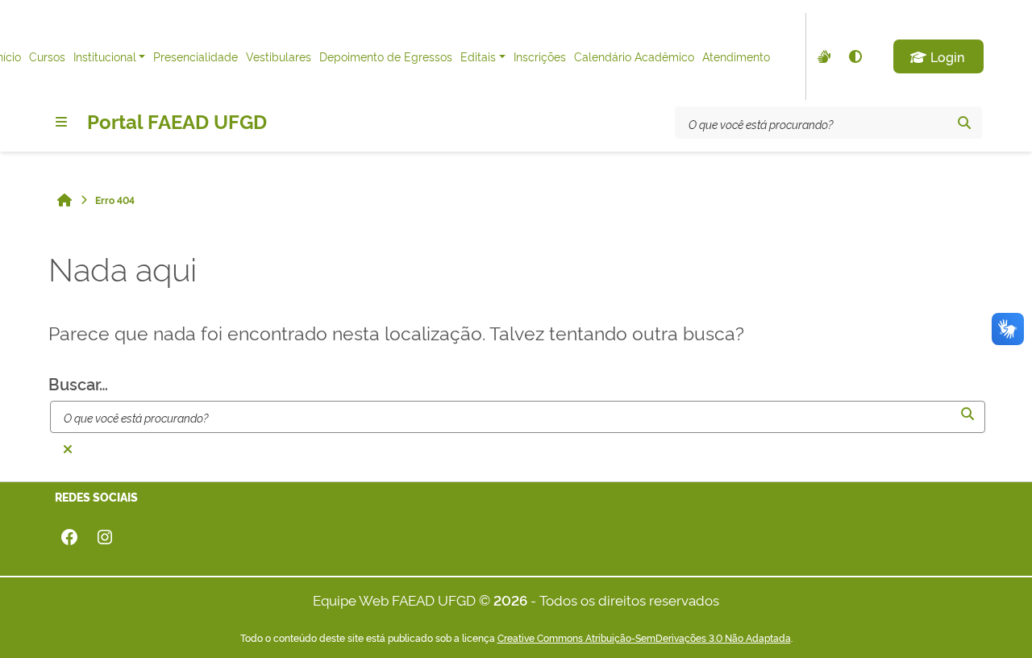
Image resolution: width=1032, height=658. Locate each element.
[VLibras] (822, 56)
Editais (478, 56)
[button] (938, 56)
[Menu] (61, 122)
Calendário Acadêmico (634, 56)
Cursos (47, 56)
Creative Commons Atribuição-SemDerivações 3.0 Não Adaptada (644, 637)
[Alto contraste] (855, 56)
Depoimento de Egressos (385, 56)
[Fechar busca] (68, 449)
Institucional (104, 56)
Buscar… (78, 383)
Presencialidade (195, 56)
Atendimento (736, 56)
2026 (510, 599)
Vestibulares (278, 56)
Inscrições (540, 56)
